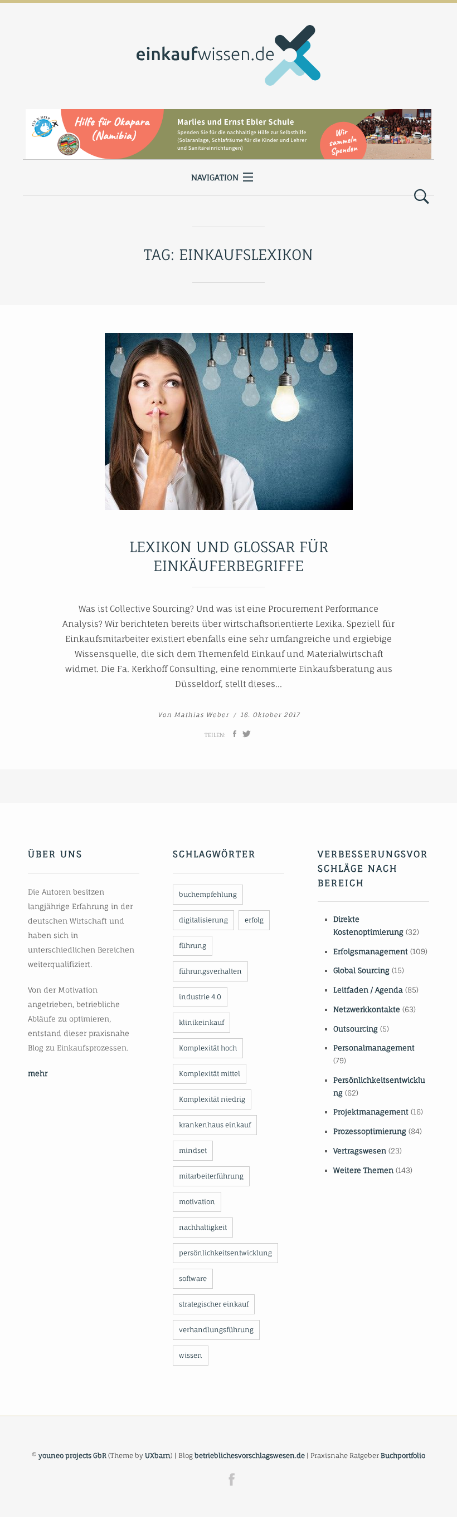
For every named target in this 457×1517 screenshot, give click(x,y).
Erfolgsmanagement (370, 951)
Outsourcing (355, 1028)
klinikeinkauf (201, 1022)
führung (192, 945)
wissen (190, 1355)
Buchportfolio (403, 1455)
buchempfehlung (208, 894)
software (193, 1278)
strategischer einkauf (214, 1304)
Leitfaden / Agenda (368, 989)
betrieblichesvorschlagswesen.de (250, 1455)
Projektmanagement (371, 1111)
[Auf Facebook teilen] (234, 733)
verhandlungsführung (216, 1329)
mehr (37, 1073)
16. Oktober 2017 (270, 715)
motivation (197, 1201)
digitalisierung (203, 920)
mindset (193, 1150)
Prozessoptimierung (369, 1131)
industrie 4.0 (200, 997)
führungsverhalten (210, 971)
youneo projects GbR (72, 1455)
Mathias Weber (201, 715)
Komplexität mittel (209, 1073)
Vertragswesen (359, 1150)
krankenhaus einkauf (215, 1125)
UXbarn (158, 1455)
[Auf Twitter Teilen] (246, 733)
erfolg (254, 920)
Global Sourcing (361, 970)
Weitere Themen (363, 1170)
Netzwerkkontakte (366, 1009)
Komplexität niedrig (212, 1099)
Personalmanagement (374, 1047)
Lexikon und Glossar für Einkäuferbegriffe (228, 556)
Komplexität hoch (208, 1048)
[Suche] (421, 197)
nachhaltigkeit (203, 1227)
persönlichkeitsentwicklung (225, 1253)
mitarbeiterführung (211, 1176)
